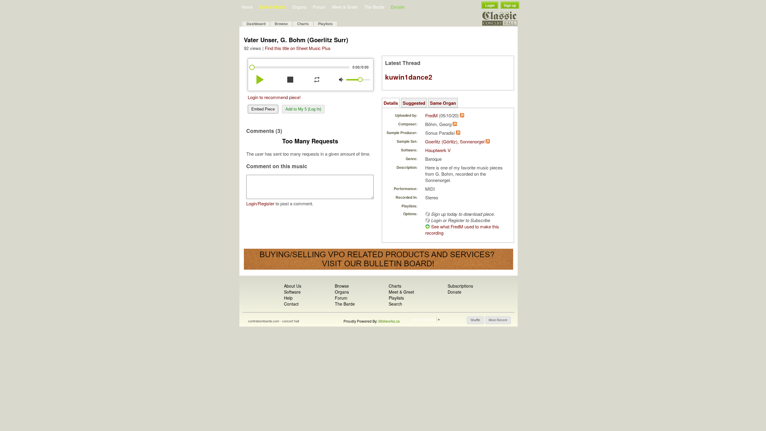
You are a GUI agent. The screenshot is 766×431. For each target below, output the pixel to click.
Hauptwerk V (438, 150)
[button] (475, 320)
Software (292, 292)
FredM (431, 115)
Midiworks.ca (389, 321)
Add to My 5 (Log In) (303, 109)
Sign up (510, 6)
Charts (303, 24)
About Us (292, 286)
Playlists (325, 24)
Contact (291, 304)
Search (395, 304)
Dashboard (256, 24)
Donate (398, 7)
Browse (281, 24)
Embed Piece (263, 109)
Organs (299, 7)
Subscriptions (460, 286)
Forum (319, 7)
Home (247, 7)
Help (288, 298)
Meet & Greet (345, 7)
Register (266, 203)
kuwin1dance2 (408, 77)
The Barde (374, 7)
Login (490, 6)
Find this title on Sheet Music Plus (298, 48)
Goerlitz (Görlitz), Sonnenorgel (454, 141)
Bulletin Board (272, 7)
